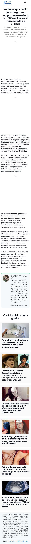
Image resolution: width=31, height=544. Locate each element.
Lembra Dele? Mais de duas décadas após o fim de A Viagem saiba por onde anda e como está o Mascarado (15, 408)
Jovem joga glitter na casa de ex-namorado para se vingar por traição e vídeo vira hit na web (15, 440)
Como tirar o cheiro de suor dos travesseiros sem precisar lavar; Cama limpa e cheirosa (15, 343)
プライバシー (12, 541)
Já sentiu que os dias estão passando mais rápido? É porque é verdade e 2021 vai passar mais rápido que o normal (15, 502)
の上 (23, 541)
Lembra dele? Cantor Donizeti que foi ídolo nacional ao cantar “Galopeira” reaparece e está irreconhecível (14, 375)
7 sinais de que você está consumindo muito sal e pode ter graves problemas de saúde (15, 470)
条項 (19, 541)
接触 (27, 541)
